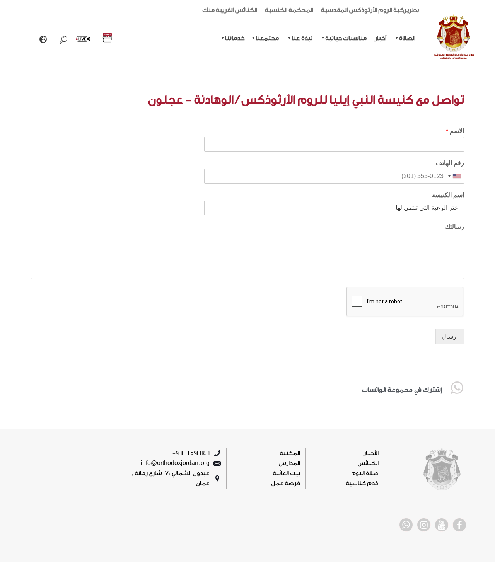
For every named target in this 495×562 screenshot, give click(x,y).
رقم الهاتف (450, 163)
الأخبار (371, 453)
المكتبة (290, 453)
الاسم (455, 131)
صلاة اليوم (365, 473)
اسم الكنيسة (448, 195)
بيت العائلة (286, 473)
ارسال (450, 336)
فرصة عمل (285, 483)
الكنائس (368, 463)
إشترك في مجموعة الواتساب (402, 389)
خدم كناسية (362, 483)
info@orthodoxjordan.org (175, 463)
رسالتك (454, 226)
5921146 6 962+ (191, 453)
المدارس (289, 463)
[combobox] (455, 176)
